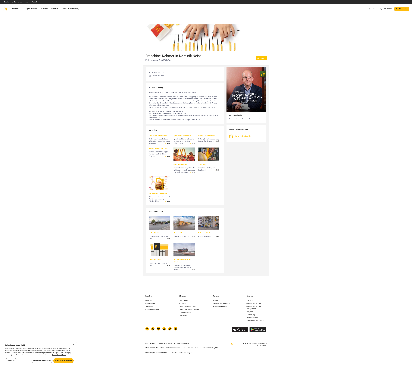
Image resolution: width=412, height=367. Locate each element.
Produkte (15, 9)
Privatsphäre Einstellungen (182, 353)
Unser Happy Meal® (180, 164)
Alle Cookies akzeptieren (63, 360)
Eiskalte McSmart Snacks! (206, 135)
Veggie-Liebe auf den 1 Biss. (158, 148)
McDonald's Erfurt (154, 233)
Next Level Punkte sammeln (158, 193)
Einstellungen (11, 360)
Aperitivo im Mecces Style (182, 135)
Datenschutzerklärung (59, 355)
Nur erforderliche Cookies (42, 360)
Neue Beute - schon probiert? (158, 135)
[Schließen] (73, 344)
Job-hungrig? (202, 164)
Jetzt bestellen (402, 9)
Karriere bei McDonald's (243, 136)
